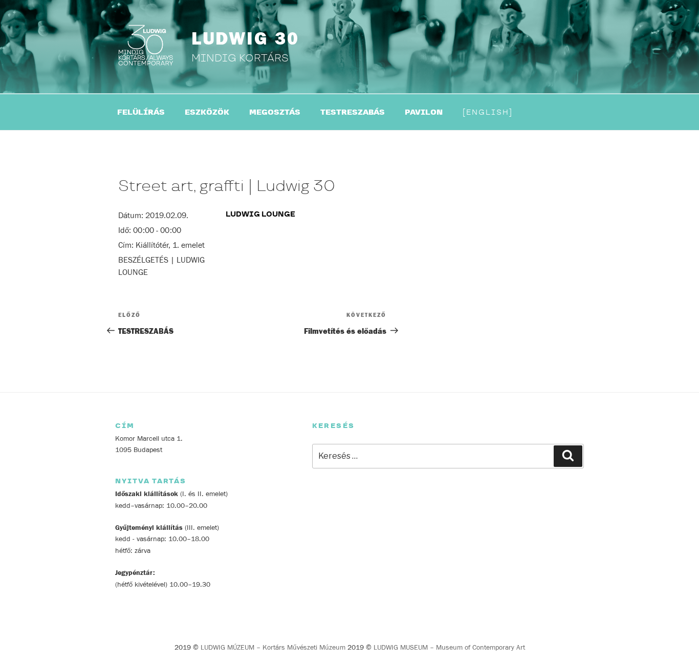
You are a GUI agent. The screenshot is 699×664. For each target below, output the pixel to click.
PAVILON (424, 112)
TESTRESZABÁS (352, 112)
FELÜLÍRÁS (141, 112)
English (487, 112)
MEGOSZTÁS (274, 112)
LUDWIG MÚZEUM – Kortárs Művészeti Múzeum (273, 647)
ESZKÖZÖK (207, 112)
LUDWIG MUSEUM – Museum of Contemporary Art (449, 647)
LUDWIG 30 (245, 39)
